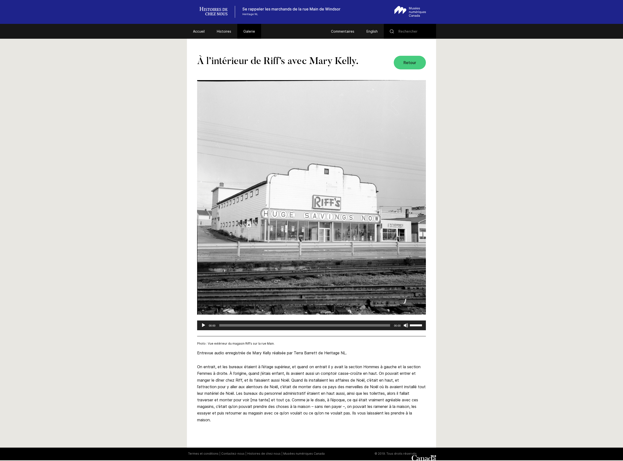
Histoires (224, 31)
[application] (311, 325)
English (372, 31)
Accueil (199, 31)
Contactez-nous (233, 453)
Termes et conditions (203, 453)
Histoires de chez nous (264, 453)
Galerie (249, 31)
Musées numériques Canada (304, 453)
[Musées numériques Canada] (410, 11)
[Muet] (405, 325)
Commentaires (342, 31)
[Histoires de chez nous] (216, 12)
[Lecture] (203, 325)
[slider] (416, 324)
